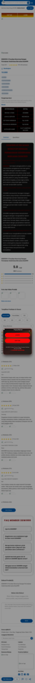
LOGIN (17, 335)
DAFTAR (17, 340)
